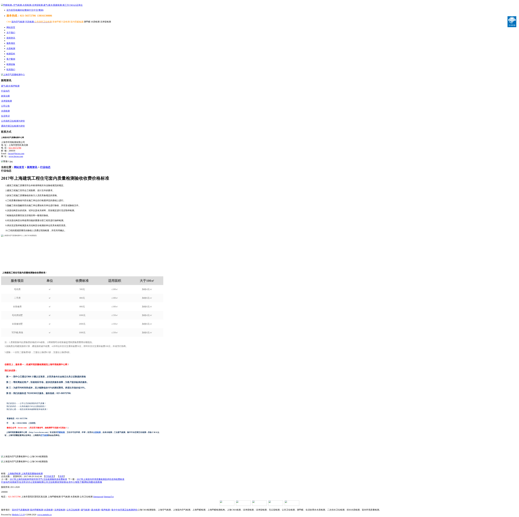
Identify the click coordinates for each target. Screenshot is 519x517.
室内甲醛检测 (36, 510)
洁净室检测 (59, 510)
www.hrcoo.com (16, 156)
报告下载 (79, 482)
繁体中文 (29, 10)
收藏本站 (20, 10)
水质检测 (97, 432)
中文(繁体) (39, 10)
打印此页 (49, 476)
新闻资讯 (32, 167)
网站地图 (88, 482)
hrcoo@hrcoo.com (16, 153)
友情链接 (61, 482)
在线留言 (14, 482)
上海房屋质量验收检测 (32, 473)
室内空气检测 (17, 22)
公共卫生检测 (50, 482)
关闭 (61, 476)
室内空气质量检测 (20, 510)
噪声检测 (105, 510)
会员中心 (70, 482)
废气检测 (85, 510)
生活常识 (23, 482)
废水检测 (95, 510)
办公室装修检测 (35, 482)
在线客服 (97, 482)
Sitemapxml (98, 497)
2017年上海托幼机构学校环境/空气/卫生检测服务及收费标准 (38, 479)
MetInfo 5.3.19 (18, 514)
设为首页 (10, 10)
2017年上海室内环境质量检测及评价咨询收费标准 (100, 479)
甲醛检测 (61, 432)
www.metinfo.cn (44, 514)
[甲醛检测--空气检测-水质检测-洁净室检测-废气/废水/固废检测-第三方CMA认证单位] (42, 5)
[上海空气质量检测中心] (13, 74)
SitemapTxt (109, 497)
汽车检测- (29, 22)
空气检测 (44, 435)
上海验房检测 (14, 473)
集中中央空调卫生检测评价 (124, 510)
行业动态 (45, 167)
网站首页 (19, 167)
